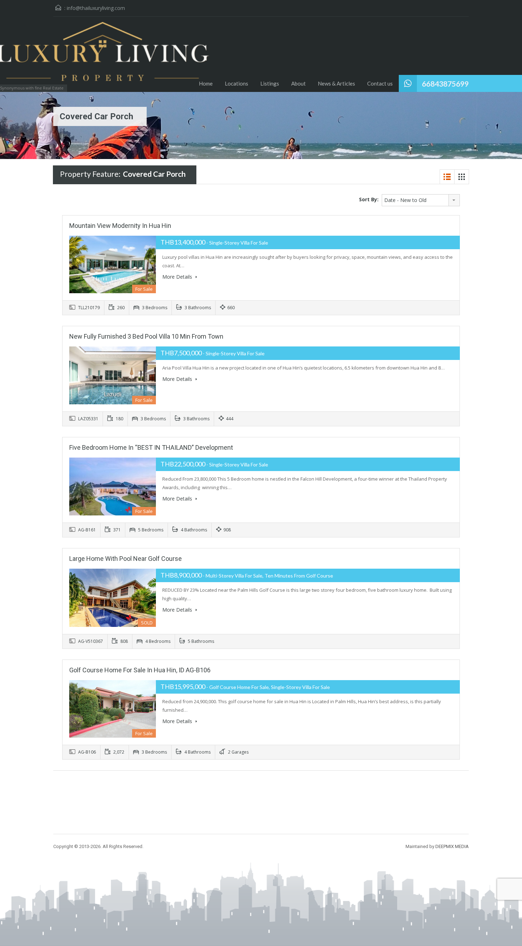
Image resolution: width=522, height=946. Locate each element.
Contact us (380, 83)
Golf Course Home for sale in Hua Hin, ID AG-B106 (140, 670)
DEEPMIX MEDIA (452, 846)
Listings (269, 83)
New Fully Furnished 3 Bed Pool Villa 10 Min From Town (146, 336)
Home (206, 83)
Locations (236, 83)
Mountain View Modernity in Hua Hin (120, 225)
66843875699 (445, 83)
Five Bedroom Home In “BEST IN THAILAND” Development (151, 447)
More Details (178, 276)
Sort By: (369, 199)
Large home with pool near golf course (125, 558)
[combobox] (421, 200)
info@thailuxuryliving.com (96, 8)
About (298, 83)
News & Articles (336, 83)
